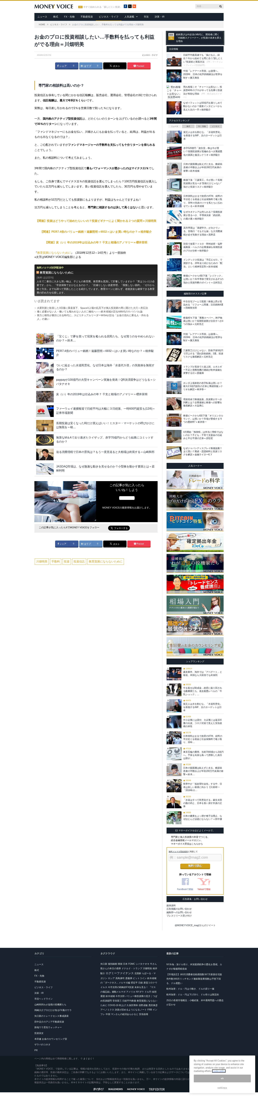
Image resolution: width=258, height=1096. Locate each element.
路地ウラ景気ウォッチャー (48, 1027)
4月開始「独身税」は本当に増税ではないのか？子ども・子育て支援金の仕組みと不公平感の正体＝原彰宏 (203, 435)
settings (222, 1087)
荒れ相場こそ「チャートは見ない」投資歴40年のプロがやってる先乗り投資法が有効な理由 (202, 90)
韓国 (120, 964)
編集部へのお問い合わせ (179, 912)
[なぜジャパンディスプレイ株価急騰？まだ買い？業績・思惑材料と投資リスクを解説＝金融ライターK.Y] (174, 452)
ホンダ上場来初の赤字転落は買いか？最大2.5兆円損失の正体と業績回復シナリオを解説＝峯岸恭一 (203, 386)
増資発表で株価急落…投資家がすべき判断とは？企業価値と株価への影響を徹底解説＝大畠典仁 (202, 402)
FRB (149, 1009)
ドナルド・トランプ (132, 968)
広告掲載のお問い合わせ (179, 909)
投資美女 (39, 1033)
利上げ (122, 1005)
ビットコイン (140, 978)
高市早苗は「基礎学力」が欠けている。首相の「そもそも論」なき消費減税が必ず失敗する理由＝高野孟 (202, 231)
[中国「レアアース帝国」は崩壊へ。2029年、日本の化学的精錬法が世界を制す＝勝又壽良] (174, 338)
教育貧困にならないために (54, 252)
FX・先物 (69, 16)
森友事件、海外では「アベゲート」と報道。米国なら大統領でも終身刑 (202, 673)
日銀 (140, 982)
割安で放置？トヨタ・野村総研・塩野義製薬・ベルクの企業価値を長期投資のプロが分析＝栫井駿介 (202, 247)
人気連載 (129, 16)
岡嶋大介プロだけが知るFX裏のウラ (53, 1010)
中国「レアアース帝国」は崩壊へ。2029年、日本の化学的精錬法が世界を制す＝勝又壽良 (202, 74)
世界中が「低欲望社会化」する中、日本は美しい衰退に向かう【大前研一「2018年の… (202, 787)
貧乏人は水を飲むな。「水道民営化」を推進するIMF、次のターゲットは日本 (202, 135)
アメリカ (130, 991)
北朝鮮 (137, 973)
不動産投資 (87, 16)
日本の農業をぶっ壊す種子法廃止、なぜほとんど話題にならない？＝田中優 (202, 817)
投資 (67, 561)
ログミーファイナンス (120, 973)
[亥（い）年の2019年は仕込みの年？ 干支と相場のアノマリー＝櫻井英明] (45, 396)
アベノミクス (107, 1009)
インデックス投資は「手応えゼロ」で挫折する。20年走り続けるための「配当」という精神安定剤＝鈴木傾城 (202, 263)
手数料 (55, 561)
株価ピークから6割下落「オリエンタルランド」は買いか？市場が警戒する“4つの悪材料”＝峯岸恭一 (203, 418)
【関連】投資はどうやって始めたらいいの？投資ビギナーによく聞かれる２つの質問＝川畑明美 (96, 220)
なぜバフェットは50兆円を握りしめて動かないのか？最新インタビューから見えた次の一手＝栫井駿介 (202, 106)
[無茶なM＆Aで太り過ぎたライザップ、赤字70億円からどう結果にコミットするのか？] (45, 440)
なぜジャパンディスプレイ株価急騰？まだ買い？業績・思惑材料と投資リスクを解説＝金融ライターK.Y (202, 451)
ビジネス (215, 126)
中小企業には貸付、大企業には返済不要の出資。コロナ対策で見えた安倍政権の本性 (202, 723)
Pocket (140, 66)
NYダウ (140, 991)
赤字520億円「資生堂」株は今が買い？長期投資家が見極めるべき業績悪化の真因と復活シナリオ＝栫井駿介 (202, 151)
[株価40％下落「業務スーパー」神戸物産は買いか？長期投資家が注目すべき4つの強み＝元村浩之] (174, 322)
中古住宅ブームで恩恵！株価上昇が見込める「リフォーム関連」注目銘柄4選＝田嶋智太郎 (203, 304)
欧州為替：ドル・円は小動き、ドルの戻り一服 (190, 988)
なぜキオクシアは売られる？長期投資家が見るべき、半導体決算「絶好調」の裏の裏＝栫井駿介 (202, 215)
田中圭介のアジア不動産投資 (49, 1021)
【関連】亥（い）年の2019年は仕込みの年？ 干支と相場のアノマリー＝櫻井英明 (96, 242)
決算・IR (159, 16)
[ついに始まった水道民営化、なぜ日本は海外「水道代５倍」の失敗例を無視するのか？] (45, 367)
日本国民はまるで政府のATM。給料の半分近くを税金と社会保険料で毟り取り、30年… (202, 739)
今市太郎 (120, 996)
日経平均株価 (129, 1000)
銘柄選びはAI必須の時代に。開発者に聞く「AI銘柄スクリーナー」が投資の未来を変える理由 (198, 37)
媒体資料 (171, 905)
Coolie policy (218, 1071)
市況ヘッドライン (43, 998)
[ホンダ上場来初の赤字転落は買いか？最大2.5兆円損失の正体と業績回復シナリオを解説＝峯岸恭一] (174, 387)
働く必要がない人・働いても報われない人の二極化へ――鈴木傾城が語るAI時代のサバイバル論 (90, 311)
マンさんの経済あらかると (124, 1014)
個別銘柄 (112, 964)
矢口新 (103, 964)
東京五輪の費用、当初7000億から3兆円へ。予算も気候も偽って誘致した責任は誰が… (203, 755)
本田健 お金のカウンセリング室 (50, 1039)
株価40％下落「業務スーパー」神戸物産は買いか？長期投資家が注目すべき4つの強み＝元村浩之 (203, 320)
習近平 (134, 982)
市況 (146, 16)
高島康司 (120, 978)
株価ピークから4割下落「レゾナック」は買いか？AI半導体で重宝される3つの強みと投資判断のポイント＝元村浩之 (203, 279)
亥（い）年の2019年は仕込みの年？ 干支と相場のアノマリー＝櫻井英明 (101, 394)
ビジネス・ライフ (108, 16)
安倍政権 (143, 1014)
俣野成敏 (143, 1005)
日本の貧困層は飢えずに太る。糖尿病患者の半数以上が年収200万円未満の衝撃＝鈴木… (203, 771)
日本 (125, 964)
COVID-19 (113, 1005)
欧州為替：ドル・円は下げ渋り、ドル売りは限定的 (192, 994)
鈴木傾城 (110, 996)
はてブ (87, 66)
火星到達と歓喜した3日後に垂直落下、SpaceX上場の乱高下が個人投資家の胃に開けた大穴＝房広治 (92, 307)
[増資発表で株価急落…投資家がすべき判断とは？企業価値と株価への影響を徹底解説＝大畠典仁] (174, 403)
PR (36, 1050)
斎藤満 (128, 978)
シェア (63, 66)
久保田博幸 (132, 1005)
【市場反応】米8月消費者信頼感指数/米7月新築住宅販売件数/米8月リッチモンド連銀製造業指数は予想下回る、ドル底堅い (194, 978)
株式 (55, 16)
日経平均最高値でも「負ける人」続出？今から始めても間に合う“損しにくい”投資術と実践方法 (203, 58)
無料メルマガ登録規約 (178, 852)
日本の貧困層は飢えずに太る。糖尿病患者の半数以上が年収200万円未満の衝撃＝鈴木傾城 (202, 167)
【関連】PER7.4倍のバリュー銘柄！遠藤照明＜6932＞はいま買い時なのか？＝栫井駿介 (96, 231)
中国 (108, 1014)
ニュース (42, 16)
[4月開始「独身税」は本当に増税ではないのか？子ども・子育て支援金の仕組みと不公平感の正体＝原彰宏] (174, 436)
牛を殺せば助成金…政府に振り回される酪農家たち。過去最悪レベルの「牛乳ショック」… (202, 691)
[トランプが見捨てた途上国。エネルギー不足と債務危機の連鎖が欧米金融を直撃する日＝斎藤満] (174, 371)
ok (222, 1078)
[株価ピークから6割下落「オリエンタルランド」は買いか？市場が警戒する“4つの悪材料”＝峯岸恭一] (174, 420)
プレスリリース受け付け (179, 915)
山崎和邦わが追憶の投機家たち (50, 1004)
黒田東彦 (153, 1005)
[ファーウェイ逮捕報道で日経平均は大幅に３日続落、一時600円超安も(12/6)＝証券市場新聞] (45, 411)
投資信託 (79, 561)
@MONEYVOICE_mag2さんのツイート (195, 925)
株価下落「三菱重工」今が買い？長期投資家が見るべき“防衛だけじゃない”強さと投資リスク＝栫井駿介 (202, 183)
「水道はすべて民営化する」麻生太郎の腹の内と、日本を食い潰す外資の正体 (202, 803)
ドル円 (147, 991)
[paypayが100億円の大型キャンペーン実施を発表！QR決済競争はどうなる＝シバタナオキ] (45, 382)
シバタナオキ (142, 964)
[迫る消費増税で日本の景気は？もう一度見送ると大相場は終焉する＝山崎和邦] (45, 454)
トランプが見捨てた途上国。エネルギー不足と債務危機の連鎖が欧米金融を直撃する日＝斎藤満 (202, 369)
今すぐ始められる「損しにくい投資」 (102, 7)
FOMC (131, 964)
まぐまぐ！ (89, 1058)
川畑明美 (41, 561)
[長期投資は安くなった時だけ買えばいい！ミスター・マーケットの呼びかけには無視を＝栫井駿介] (45, 425)
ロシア (111, 978)
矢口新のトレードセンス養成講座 (51, 1016)
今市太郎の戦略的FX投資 (121, 987)
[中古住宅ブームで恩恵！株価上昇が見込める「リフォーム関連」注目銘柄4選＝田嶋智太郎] (174, 305)
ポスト (116, 66)
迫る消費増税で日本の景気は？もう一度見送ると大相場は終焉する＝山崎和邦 (105, 451)
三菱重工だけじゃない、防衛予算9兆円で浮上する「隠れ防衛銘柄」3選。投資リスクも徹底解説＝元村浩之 (203, 353)
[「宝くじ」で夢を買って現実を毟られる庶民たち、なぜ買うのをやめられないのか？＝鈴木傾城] (45, 339)
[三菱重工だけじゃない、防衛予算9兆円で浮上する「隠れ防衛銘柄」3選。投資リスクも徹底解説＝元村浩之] (174, 354)
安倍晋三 (117, 1000)
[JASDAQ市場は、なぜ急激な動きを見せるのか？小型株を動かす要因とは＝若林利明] (45, 469)
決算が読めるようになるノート (131, 1009)
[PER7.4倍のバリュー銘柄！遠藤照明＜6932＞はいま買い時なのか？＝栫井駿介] (45, 353)
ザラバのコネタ (42, 1044)
